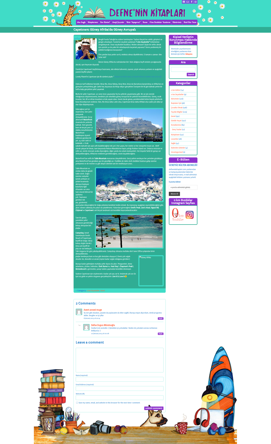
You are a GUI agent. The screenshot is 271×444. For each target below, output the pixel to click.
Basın (145, 22)
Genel (102, 290)
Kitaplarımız (93, 22)
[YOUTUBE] (184, 2)
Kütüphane (175, 135)
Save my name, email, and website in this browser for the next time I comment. (109, 403)
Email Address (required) (85, 384)
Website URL (80, 394)
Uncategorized (177, 152)
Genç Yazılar (176, 129)
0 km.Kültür (175, 90)
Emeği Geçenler (118, 22)
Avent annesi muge (93, 309)
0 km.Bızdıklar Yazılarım (160, 22)
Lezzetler (174, 139)
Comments (77, 38)
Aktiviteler (175, 99)
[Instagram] (195, 2)
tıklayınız (188, 54)
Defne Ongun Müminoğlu (103, 325)
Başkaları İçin (176, 103)
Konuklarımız (176, 125)
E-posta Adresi (174, 182)
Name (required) (82, 375)
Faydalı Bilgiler (177, 112)
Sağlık (173, 143)
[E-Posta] (188, 2)
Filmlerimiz (176, 22)
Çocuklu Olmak (177, 107)
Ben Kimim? (105, 22)
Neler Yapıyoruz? (133, 22)
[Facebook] (192, 2)
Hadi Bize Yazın (190, 22)
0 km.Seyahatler (93, 290)
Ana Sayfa (81, 22)
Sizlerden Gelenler (178, 148)
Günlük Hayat (176, 120)
